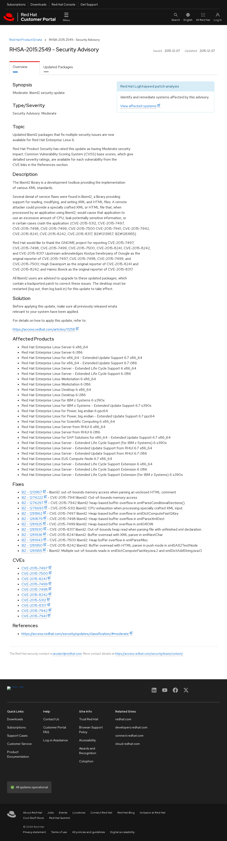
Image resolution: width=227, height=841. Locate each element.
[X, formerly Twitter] (186, 691)
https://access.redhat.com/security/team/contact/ (149, 654)
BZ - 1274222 (32, 497)
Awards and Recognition (87, 750)
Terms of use (59, 832)
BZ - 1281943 (32, 540)
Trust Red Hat (88, 719)
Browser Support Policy (91, 729)
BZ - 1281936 (32, 534)
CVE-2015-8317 (34, 605)
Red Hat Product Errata (25, 40)
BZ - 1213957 (32, 492)
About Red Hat (32, 812)
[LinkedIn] (154, 691)
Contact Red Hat (101, 812)
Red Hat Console (63, 4)
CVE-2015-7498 (35, 589)
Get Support (89, 4)
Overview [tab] (20, 66)
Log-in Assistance (55, 740)
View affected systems (138, 106)
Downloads (38, 4)
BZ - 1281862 (32, 513)
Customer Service (19, 744)
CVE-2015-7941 (34, 616)
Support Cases (17, 736)
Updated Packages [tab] (58, 67)
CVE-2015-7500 (35, 573)
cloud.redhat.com (127, 744)
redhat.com (123, 719)
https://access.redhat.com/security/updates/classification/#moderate (75, 633)
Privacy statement (34, 832)
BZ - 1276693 (32, 508)
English (188, 20)
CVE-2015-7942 (35, 610)
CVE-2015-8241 (34, 578)
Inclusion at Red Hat (152, 812)
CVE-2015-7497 (35, 568)
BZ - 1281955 (32, 550)
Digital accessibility (122, 832)
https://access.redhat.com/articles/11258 (44, 329)
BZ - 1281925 (32, 524)
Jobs (50, 812)
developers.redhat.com (131, 727)
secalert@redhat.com (67, 654)
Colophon (86, 761)
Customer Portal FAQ (54, 729)
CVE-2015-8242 (35, 594)
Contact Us (51, 719)
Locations (78, 812)
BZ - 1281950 (32, 545)
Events (63, 812)
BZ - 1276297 (32, 502)
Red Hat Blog (126, 812)
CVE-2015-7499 (35, 584)
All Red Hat (203, 20)
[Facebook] (175, 691)
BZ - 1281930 (32, 529)
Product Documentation (18, 754)
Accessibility (87, 740)
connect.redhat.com (129, 736)
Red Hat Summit (59, 818)
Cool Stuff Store (33, 818)
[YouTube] (164, 691)
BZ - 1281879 (32, 518)
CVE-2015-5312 (34, 600)
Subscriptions (16, 4)
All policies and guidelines (88, 832)
